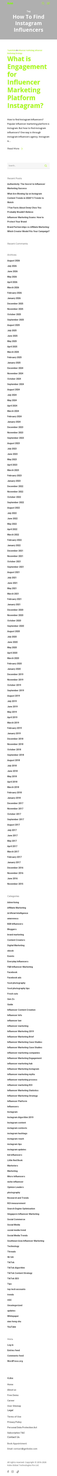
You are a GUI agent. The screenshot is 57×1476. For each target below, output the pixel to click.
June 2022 (12, 518)
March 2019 (13, 722)
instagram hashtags (17, 1133)
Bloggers (12, 929)
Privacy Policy (14, 1422)
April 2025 (12, 346)
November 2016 (15, 873)
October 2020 (14, 620)
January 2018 (14, 798)
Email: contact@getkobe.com (22, 1448)
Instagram (12, 1112)
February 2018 (14, 792)
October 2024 (14, 379)
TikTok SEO (13, 1278)
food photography (16, 983)
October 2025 (14, 314)
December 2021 (15, 550)
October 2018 (14, 749)
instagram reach (15, 1139)
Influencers (13, 1106)
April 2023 (12, 465)
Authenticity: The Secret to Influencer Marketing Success (26, 186)
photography (13, 1192)
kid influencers (14, 1155)
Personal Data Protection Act (22, 1427)
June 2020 (12, 642)
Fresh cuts (12, 993)
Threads (11, 1251)
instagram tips (14, 1144)
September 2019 (15, 690)
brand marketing (15, 934)
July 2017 (12, 830)
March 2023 (13, 470)
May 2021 (12, 588)
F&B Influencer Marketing (20, 967)
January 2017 (14, 862)
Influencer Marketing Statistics (22, 1090)
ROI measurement (16, 1203)
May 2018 (12, 776)
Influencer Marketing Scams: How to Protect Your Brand (25, 219)
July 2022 (12, 513)
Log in (10, 1345)
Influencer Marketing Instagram (23, 1069)
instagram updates (16, 1149)
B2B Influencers (15, 924)
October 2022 (14, 497)
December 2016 (15, 867)
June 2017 (12, 835)
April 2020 (12, 653)
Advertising (13, 902)
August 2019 (13, 696)
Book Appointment (17, 1443)
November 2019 (15, 679)
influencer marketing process (22, 1079)
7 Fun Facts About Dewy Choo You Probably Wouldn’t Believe (24, 209)
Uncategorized (14, 1305)
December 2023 (15, 427)
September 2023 (15, 438)
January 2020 (14, 669)
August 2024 (13, 389)
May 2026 (12, 276)
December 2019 (15, 674)
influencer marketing (26, 50)
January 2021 (14, 604)
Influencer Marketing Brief (20, 1036)
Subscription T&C (16, 1433)
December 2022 (15, 486)
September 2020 (15, 626)
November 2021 (15, 556)
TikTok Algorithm (16, 1267)
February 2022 (14, 540)
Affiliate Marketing (16, 907)
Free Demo (13, 1395)
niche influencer (15, 1182)
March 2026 (13, 287)
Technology (13, 1246)
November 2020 (15, 615)
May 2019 (12, 712)
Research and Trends (18, 1198)
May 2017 (12, 841)
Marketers (12, 1165)
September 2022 (15, 502)
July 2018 (12, 765)
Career (10, 1400)
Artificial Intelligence (17, 913)
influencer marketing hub (19, 1063)
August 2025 (13, 325)
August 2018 (13, 760)
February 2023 (14, 475)
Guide (10, 1004)
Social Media (13, 1224)
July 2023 (12, 448)
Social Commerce (16, 1219)
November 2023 (15, 432)
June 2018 (12, 771)
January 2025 (14, 362)
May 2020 (12, 647)
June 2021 (12, 583)
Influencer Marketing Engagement (24, 1058)
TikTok (10, 1262)
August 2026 (13, 260)
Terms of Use (14, 1416)
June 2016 (12, 878)
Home (10, 1384)
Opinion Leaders (15, 1187)
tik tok (10, 1257)
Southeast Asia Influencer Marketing (25, 1241)
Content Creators (16, 940)
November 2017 (15, 808)
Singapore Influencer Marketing (23, 1214)
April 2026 (12, 282)
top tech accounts (16, 1289)
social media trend (16, 1230)
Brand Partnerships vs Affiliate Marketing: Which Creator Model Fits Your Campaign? (28, 229)
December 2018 (15, 739)
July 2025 (12, 330)
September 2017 (15, 819)
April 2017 (12, 846)
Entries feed (13, 1350)
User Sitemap (14, 1406)
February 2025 (14, 357)
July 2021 (12, 577)
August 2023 (13, 443)
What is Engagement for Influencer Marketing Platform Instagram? (27, 82)
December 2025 (15, 303)
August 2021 (13, 572)
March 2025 (13, 352)
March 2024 (13, 411)
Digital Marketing (16, 945)
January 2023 (14, 481)
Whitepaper (13, 1316)
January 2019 (14, 733)
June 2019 (12, 706)
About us (11, 1390)
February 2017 (14, 857)
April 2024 (12, 405)
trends (10, 1294)
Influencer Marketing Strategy (22, 1096)
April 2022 (12, 529)
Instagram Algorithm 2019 (20, 1117)
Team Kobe (11, 50)
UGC (9, 1300)
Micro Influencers (16, 1176)
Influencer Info (14, 1015)
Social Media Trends (17, 1235)
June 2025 (12, 336)
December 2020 (15, 610)
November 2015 (15, 884)
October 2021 (14, 561)
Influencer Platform (17, 1101)
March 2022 (13, 534)
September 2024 (15, 384)
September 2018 (15, 755)
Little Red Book (15, 1160)
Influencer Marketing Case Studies (24, 1042)
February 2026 (14, 293)
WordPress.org (15, 1361)
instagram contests (17, 1128)
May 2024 (12, 400)
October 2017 (14, 814)
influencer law (14, 1020)
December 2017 (15, 803)
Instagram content (16, 1122)
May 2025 (12, 341)
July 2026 (12, 266)
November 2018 (15, 744)
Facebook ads (14, 977)
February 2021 (14, 599)
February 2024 (14, 416)
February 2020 (14, 663)
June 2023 (12, 454)
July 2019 (12, 701)
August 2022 (13, 508)
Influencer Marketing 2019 (20, 1031)
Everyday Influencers (17, 961)
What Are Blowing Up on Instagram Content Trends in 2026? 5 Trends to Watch (25, 198)
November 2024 (15, 373)
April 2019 (12, 717)
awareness (12, 918)
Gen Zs (10, 999)
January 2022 (14, 545)
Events (10, 956)
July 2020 (12, 636)
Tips (9, 1284)
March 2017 (13, 851)
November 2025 (15, 309)
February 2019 (14, 728)
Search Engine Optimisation (21, 1208)
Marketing (12, 1171)
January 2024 (14, 422)
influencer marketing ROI (19, 1085)
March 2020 (13, 658)
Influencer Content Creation (21, 1010)
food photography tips (18, 988)
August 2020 (13, 631)
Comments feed (15, 1355)
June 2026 (12, 271)
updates (11, 1310)
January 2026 (14, 298)
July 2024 (12, 395)
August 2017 (13, 824)
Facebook (12, 972)
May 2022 (12, 524)
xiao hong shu (14, 1321)
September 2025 (15, 319)
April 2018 (12, 782)
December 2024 (15, 368)
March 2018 (13, 787)
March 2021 (13, 593)
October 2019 (14, 685)
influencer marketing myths (21, 1074)
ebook (10, 950)
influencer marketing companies (23, 1053)
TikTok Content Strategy (19, 1273)
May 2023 (12, 459)
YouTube (11, 1327)
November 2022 (15, 491)
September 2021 (15, 567)
